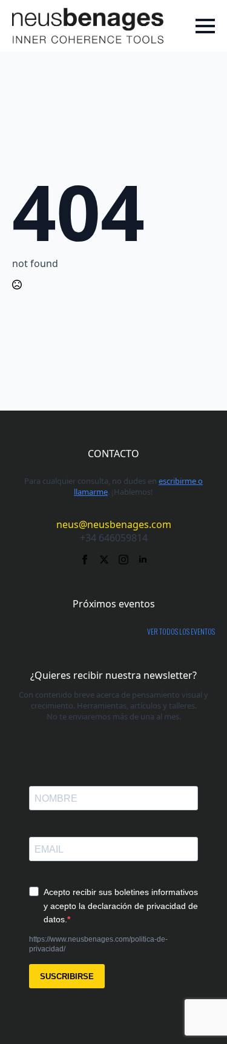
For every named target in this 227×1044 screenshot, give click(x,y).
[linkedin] (143, 559)
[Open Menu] (205, 26)
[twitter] (104, 559)
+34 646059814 (114, 537)
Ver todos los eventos (181, 631)
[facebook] (85, 559)
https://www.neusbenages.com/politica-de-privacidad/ (98, 944)
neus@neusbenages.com (113, 524)
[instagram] (123, 559)
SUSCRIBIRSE (67, 976)
